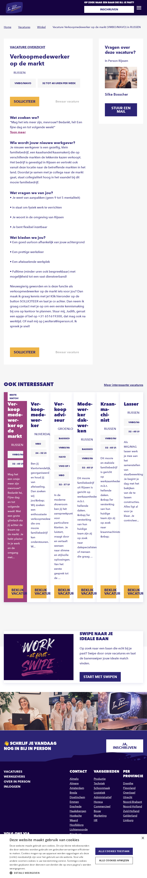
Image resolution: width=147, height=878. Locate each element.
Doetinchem (77, 797)
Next (140, 610)
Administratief (102, 797)
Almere (74, 783)
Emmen (74, 802)
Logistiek (99, 792)
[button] (50, 873)
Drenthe (128, 783)
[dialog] (73, 856)
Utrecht (127, 797)
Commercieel (102, 806)
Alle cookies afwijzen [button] (114, 860)
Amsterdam (77, 788)
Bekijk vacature (17, 591)
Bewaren (44, 398)
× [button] (142, 838)
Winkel (41, 27)
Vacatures (24, 27)
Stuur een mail (121, 109)
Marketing (100, 815)
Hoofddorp (77, 825)
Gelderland (130, 815)
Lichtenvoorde (79, 829)
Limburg (128, 820)
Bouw (97, 811)
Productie (100, 778)
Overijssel (129, 792)
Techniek (99, 783)
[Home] (14, 7)
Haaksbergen (78, 811)
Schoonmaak (102, 788)
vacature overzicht (27, 47)
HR (95, 820)
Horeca (98, 802)
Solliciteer (24, 101)
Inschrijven (109, 9)
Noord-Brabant (132, 802)
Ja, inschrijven (124, 746)
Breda (73, 792)
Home (7, 27)
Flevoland (129, 788)
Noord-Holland (132, 806)
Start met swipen (100, 677)
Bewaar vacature (67, 101)
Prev (6, 610)
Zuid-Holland (131, 811)
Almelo (74, 778)
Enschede (76, 806)
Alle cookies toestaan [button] (114, 851)
